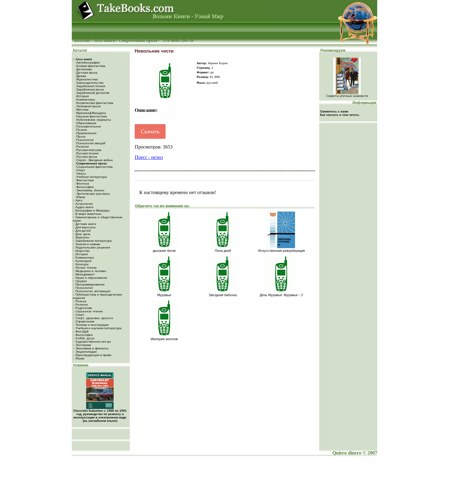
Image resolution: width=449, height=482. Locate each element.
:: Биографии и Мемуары (91, 210)
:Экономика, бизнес (89, 190)
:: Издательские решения (91, 247)
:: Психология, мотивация (91, 291)
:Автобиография (87, 62)
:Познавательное (88, 126)
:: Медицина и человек (89, 271)
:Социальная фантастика (94, 166)
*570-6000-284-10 (177, 40)
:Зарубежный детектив (92, 92)
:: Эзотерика (82, 345)
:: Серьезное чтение (88, 311)
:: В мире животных (87, 213)
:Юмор (80, 197)
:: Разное (79, 301)
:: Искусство (81, 250)
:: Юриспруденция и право (92, 355)
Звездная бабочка (223, 295)
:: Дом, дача (81, 234)
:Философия (84, 187)
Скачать (150, 131)
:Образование (86, 123)
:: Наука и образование (90, 277)
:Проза (80, 136)
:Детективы (83, 69)
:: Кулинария (82, 261)
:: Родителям (82, 308)
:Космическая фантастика (94, 103)
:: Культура (81, 264)
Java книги (104, 40)
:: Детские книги (84, 224)
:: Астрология (83, 203)
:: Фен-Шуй (81, 331)
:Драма (80, 76)
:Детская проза (86, 72)
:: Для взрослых (84, 227)
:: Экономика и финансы (90, 348)
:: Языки (78, 358)
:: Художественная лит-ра (92, 341)
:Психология (84, 140)
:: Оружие (80, 281)
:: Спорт (78, 314)
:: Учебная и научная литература (97, 328)
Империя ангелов (164, 339)
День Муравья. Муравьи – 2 (281, 295)
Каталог (82, 40)
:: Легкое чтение (85, 267)
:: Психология (83, 287)
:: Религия (80, 304)
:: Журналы (81, 237)
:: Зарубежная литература (92, 240)
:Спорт (80, 170)
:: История (80, 254)
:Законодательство (89, 82)
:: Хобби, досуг (84, 338)
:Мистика (82, 109)
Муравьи (164, 295)
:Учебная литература (91, 176)
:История (82, 96)
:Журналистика (86, 79)
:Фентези (82, 183)
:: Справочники (83, 321)
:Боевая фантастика (90, 66)
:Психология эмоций (90, 143)
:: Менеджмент (84, 274)
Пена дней (223, 250)
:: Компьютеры (83, 257)
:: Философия (83, 335)
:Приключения (85, 133)
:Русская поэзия (86, 153)
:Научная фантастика (91, 116)
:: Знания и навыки (86, 244)
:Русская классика (88, 150)
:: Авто (77, 200)
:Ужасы (80, 173)
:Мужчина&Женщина (90, 113)
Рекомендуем (332, 50)
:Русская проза (86, 156)
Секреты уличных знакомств (347, 96)
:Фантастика (84, 180)
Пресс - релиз (149, 157)
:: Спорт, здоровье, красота (93, 318)
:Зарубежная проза (89, 89)
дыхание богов (164, 250)
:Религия (82, 146)
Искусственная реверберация (281, 250)
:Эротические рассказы (92, 193)
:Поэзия (81, 129)
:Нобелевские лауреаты (93, 119)
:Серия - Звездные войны (94, 160)
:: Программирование (89, 284)
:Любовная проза (88, 106)
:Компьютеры (85, 99)
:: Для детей (82, 230)
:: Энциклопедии (85, 351)
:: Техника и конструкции (91, 324)
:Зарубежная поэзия (90, 86)
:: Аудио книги (83, 207)
